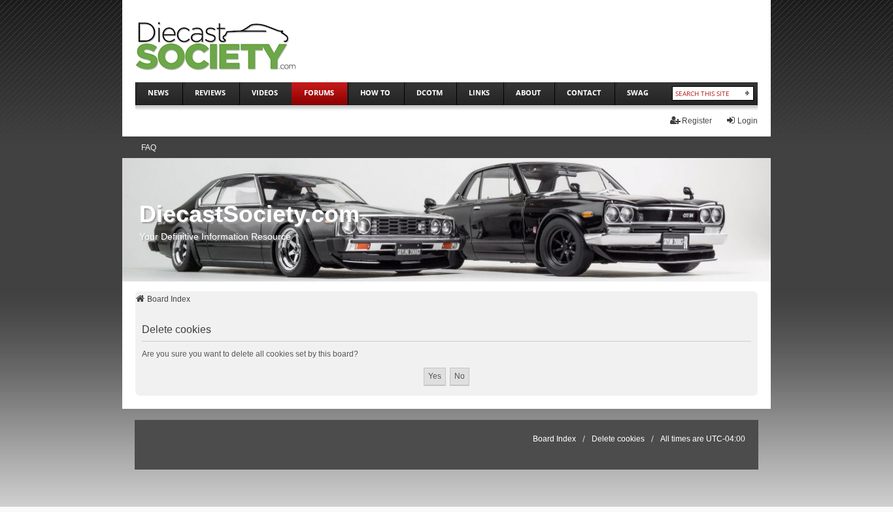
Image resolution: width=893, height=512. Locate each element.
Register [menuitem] (697, 120)
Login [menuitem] (747, 120)
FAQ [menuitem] (148, 147)
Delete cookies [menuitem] (618, 438)
